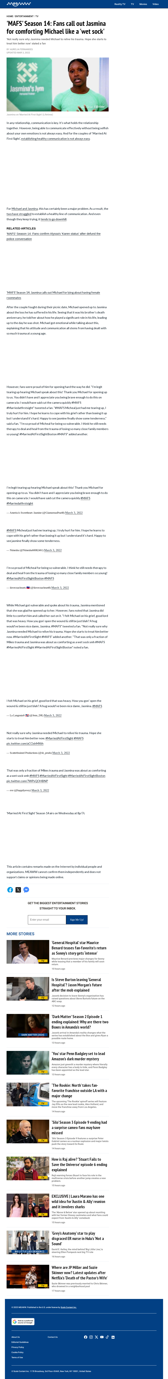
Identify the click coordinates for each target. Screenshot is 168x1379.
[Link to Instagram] (91, 1337)
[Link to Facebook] (85, 1337)
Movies (143, 4)
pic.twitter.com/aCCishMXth (25, 743)
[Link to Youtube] (102, 1337)
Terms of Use (17, 1357)
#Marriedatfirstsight (20, 503)
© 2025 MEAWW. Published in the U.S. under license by (36, 1307)
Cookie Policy (17, 1352)
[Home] (19, 4)
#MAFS (85, 498)
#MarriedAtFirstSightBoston (25, 578)
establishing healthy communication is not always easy (55, 138)
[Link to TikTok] (107, 1337)
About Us (15, 1337)
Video (156, 4)
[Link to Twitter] (96, 1337)
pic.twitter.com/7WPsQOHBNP (27, 781)
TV (132, 4)
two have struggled (19, 214)
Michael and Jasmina (24, 208)
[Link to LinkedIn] (113, 1337)
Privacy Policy (17, 1347)
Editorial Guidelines (20, 1342)
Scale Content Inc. (69, 1307)
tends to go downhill (53, 219)
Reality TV (120, 4)
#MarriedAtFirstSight (59, 738)
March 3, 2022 (74, 512)
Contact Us (53, 1337)
